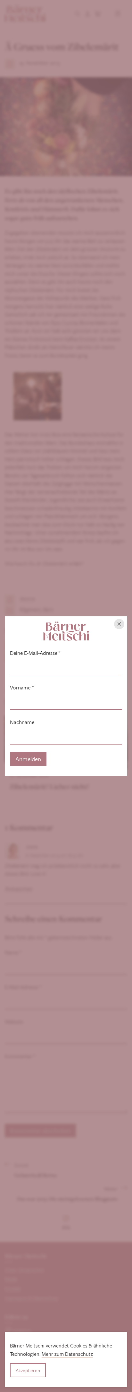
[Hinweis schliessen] (119, 624)
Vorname (22, 687)
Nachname (22, 722)
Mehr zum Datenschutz (67, 1354)
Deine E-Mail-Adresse (35, 653)
